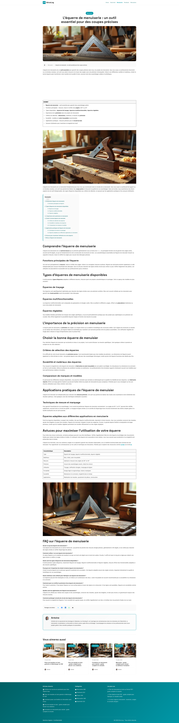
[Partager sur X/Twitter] (58, 607)
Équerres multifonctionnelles (55, 211)
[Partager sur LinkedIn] (65, 607)
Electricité (112, 2)
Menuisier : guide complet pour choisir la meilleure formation (122, 664)
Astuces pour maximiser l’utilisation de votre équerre (59, 235)
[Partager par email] (72, 607)
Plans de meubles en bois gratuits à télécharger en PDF (54, 663)
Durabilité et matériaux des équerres (58, 223)
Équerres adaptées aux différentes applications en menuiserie (63, 232)
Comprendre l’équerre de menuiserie (55, 201)
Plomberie (126, 2)
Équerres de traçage (53, 208)
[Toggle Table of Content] (47, 199)
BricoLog (121, 720)
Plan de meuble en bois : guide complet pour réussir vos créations (75, 664)
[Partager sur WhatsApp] (69, 607)
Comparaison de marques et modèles (58, 225)
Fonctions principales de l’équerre (56, 203)
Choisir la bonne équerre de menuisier (55, 218)
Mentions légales (47, 720)
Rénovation (133, 2)
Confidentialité (58, 720)
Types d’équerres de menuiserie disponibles (57, 206)
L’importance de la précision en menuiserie (57, 216)
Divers (107, 2)
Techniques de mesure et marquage (57, 230)
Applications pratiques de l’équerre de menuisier (58, 228)
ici (131, 444)
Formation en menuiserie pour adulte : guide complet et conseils (99, 664)
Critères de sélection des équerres (57, 220)
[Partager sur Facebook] (61, 607)
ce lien (123, 444)
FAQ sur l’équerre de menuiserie (54, 237)
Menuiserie (120, 2)
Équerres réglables (54, 213)
